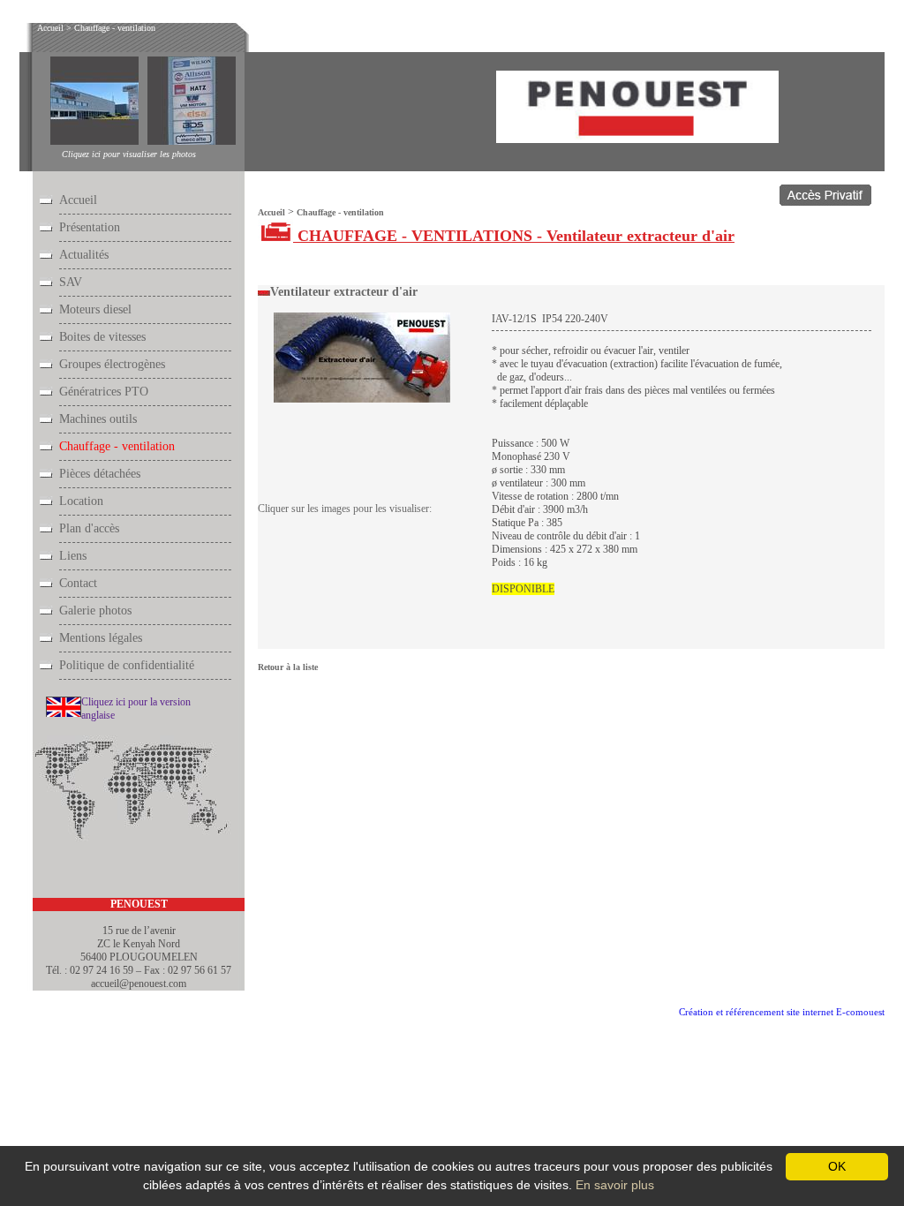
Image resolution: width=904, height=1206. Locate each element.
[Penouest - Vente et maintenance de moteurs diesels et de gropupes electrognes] (637, 138)
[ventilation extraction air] (362, 399)
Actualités (84, 254)
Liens (73, 555)
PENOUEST (139, 904)
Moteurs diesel (95, 309)
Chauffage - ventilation (114, 28)
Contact (78, 583)
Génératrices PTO (103, 391)
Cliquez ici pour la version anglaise (136, 708)
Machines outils (98, 419)
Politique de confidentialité (126, 665)
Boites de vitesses (102, 336)
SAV (70, 282)
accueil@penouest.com (138, 983)
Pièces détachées (99, 473)
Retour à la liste (288, 667)
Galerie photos (95, 610)
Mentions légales (100, 637)
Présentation (89, 227)
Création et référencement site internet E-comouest (782, 1011)
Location (81, 501)
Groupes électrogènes (112, 364)
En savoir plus (615, 1185)
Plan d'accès (89, 528)
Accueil (50, 28)
